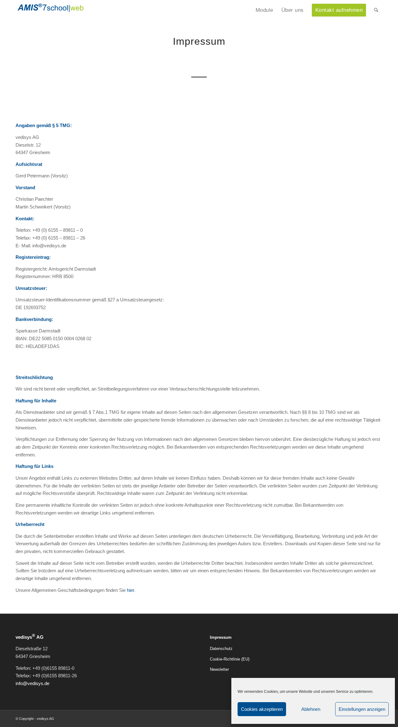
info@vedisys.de (32, 683)
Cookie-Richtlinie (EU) (229, 659)
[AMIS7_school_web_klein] (51, 13)
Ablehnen (310, 709)
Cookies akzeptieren (262, 709)
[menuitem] (264, 10)
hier (130, 590)
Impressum (221, 637)
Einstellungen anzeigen (362, 709)
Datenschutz (221, 648)
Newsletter (219, 669)
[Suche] (376, 10)
